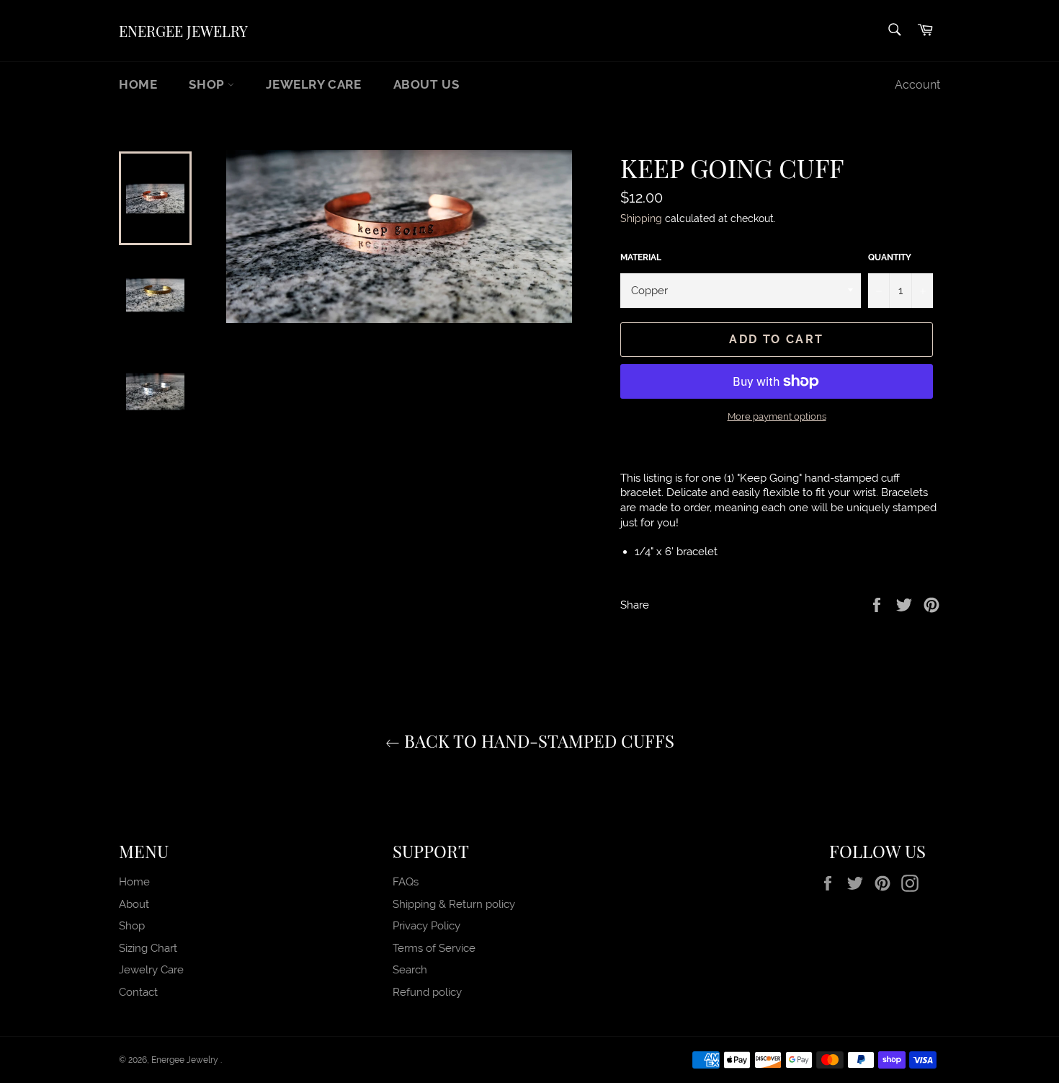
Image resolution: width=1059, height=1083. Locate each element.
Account (917, 85)
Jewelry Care (313, 84)
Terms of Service (434, 948)
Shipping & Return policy (454, 904)
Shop (208, 84)
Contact (138, 992)
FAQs (406, 881)
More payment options (777, 416)
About (134, 904)
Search (410, 969)
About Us (426, 84)
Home (138, 84)
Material (640, 257)
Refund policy (427, 992)
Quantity (889, 257)
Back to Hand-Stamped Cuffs (537, 740)
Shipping (641, 218)
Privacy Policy (426, 925)
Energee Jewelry (183, 30)
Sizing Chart (148, 948)
